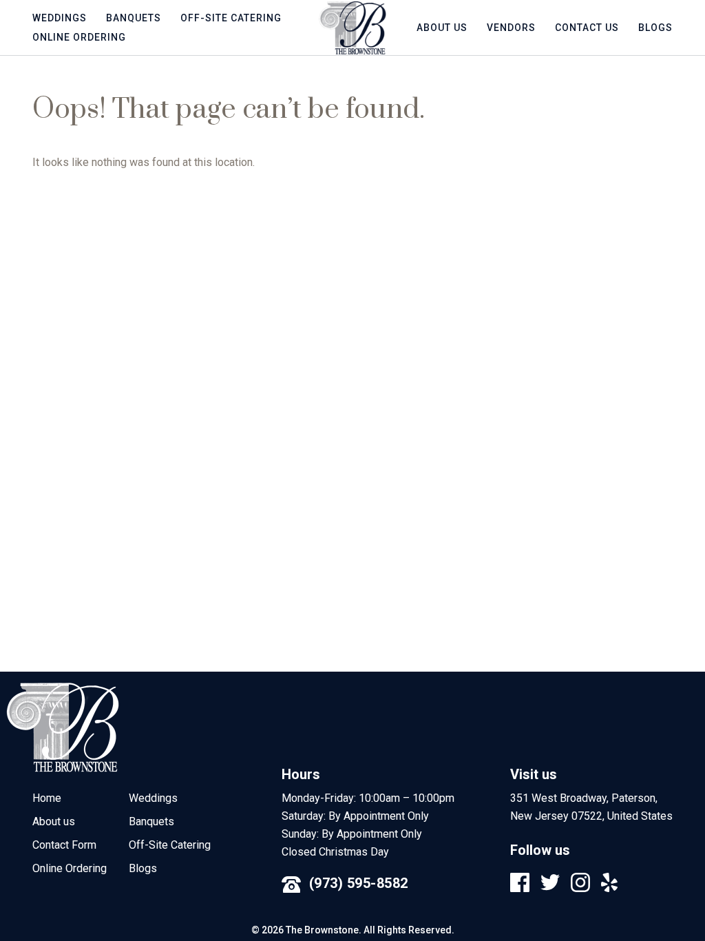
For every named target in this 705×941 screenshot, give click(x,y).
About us (442, 27)
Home (46, 798)
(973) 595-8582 (358, 883)
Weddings (59, 17)
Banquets (133, 17)
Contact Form (64, 844)
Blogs (655, 27)
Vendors (511, 27)
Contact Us (587, 27)
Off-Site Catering (231, 17)
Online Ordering (79, 37)
